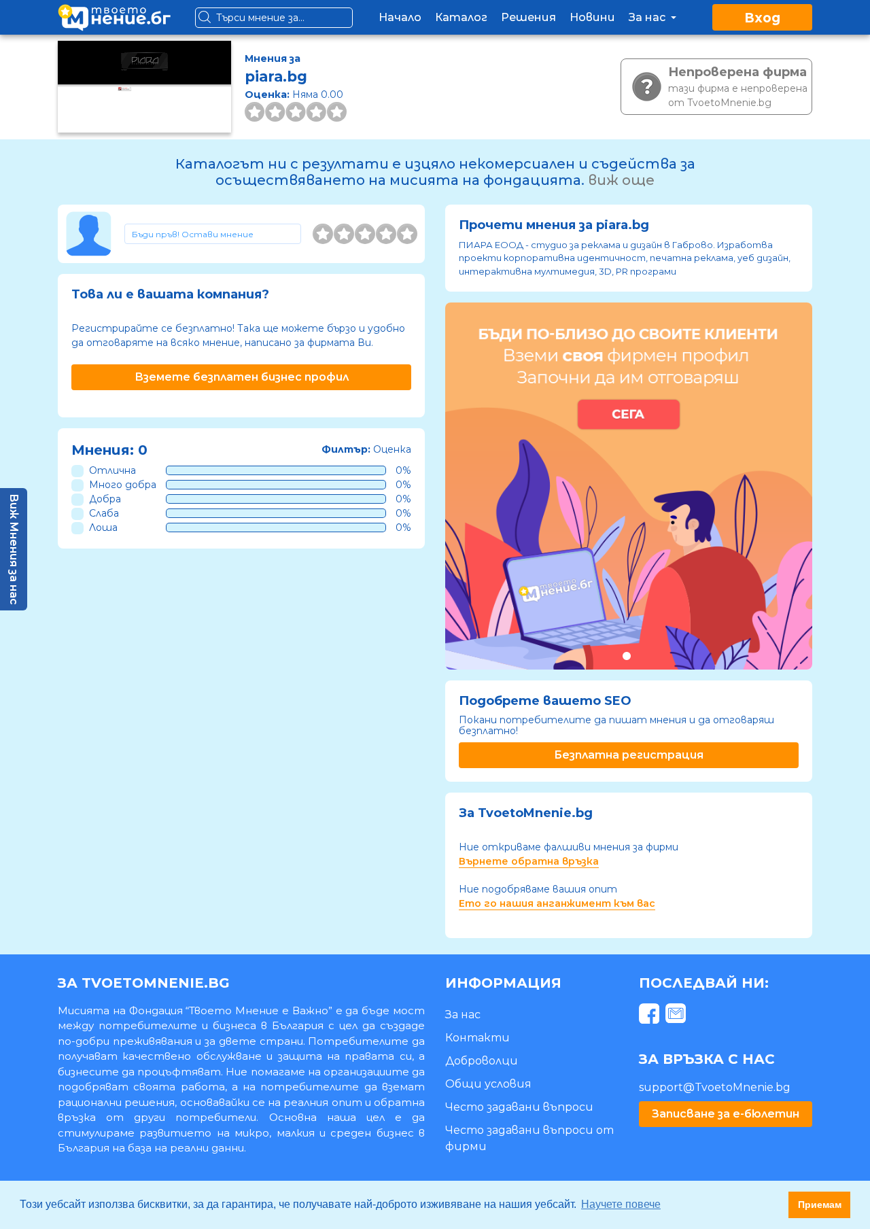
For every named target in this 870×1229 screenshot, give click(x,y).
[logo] (114, 17)
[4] (386, 234)
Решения (528, 17)
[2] (344, 234)
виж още (621, 180)
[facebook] (651, 1015)
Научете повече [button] (621, 1204)
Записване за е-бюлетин (725, 1113)
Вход (762, 18)
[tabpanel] (628, 486)
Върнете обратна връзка (529, 861)
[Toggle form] (212, 234)
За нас (648, 17)
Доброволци (481, 1060)
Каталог (461, 17)
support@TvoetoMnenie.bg (714, 1087)
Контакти (477, 1037)
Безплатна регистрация (628, 754)
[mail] (677, 1015)
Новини (592, 17)
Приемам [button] (819, 1204)
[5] (407, 234)
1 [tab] (626, 655)
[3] (365, 234)
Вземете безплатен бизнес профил (242, 376)
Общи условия (488, 1083)
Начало (400, 17)
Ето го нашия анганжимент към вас (557, 903)
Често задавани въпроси (519, 1107)
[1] (323, 234)
